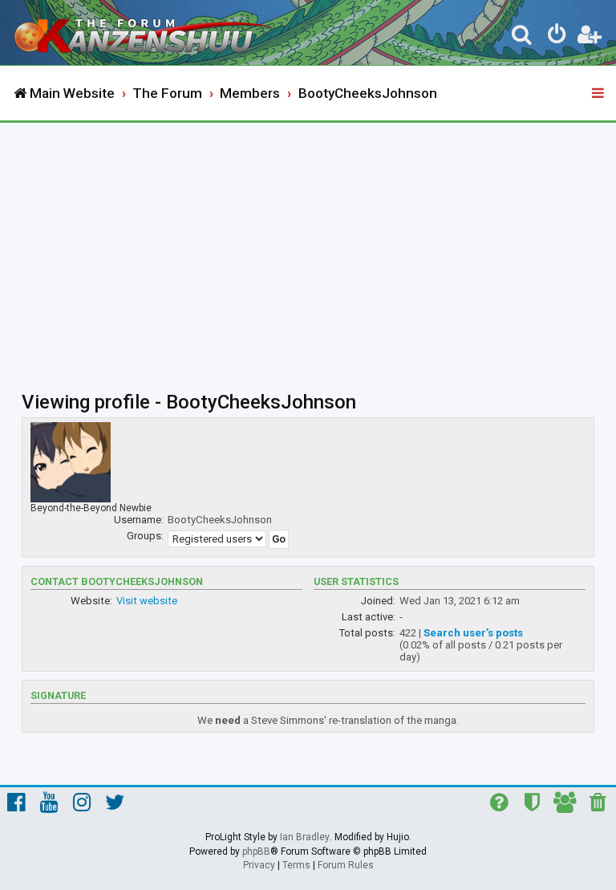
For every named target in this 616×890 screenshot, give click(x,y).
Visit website (146, 601)
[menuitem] (522, 37)
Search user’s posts (473, 633)
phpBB (256, 851)
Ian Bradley (305, 837)
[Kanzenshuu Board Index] (145, 32)
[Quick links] (599, 94)
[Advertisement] (308, 243)
